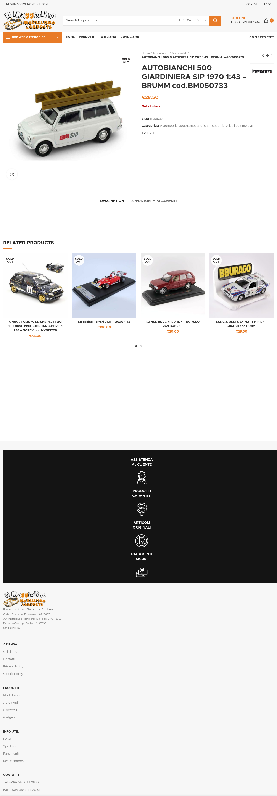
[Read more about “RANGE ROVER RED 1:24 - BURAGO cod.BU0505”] (201, 260)
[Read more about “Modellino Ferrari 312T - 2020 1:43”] (133, 260)
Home (146, 53)
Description (112, 201)
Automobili (179, 53)
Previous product (263, 55)
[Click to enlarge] (11, 174)
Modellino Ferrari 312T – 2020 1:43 (104, 322)
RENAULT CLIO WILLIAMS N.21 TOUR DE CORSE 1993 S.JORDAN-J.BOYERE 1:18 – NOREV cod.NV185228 (35, 326)
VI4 (151, 132)
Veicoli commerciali (239, 125)
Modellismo (160, 53)
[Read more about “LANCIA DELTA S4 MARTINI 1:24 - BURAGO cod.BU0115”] (270, 260)
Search (215, 21)
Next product (271, 55)
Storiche (203, 125)
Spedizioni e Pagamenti (154, 201)
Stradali (217, 125)
